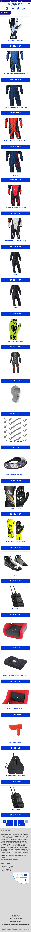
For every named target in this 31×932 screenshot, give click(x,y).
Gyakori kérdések (15, 915)
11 (15, 824)
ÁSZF (15, 920)
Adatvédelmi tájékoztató (15, 918)
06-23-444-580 (8, 867)
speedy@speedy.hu (9, 869)
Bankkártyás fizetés (15, 921)
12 (19, 824)
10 (11, 824)
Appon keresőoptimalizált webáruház (21, 929)
